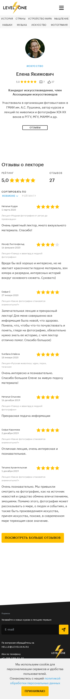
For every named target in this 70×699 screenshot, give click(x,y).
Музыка (22, 25)
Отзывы (35, 127)
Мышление (61, 19)
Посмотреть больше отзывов (33, 537)
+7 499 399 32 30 (13, 658)
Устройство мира (40, 19)
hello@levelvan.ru (15, 646)
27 (53, 82)
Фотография (59, 25)
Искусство (39, 25)
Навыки (7, 25)
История (7, 19)
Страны (20, 19)
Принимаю (35, 691)
